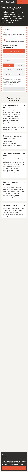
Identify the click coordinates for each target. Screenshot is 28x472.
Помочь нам (22, 2)
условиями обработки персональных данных (12, 81)
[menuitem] (2, 2)
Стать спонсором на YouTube (14, 190)
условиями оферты (8, 84)
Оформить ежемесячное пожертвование (14, 117)
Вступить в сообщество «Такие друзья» (14, 164)
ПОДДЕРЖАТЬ (14, 468)
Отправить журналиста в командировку (14, 141)
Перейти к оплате (14, 89)
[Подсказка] (18, 51)
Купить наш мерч (14, 210)
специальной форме (18, 41)
